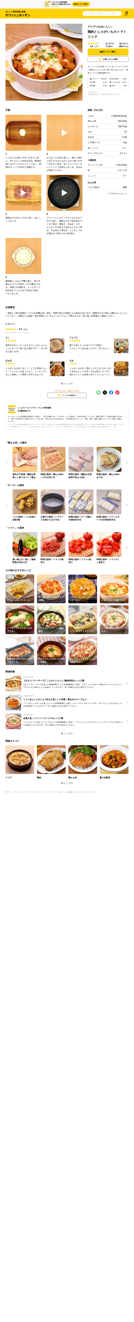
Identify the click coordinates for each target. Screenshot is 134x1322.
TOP (7, 792)
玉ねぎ (91, 137)
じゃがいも (93, 126)
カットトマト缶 (95, 165)
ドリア (44, 792)
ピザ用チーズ (94, 142)
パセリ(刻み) (93, 187)
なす (90, 132)
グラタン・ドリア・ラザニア (25, 792)
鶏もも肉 (92, 121)
